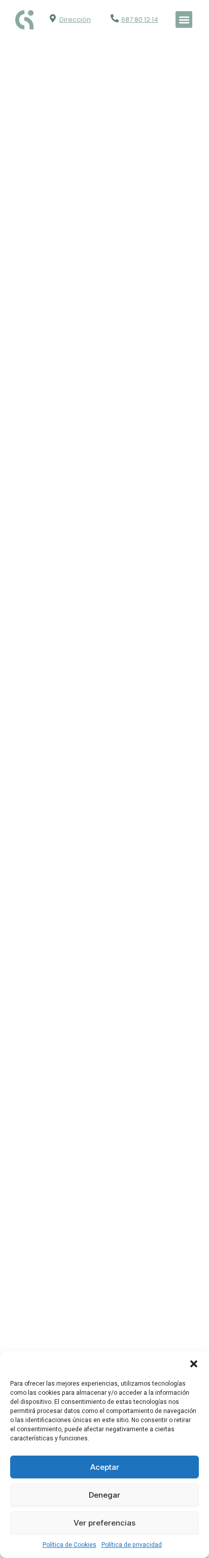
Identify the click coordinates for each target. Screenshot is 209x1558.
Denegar (104, 1495)
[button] (194, 1364)
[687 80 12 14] (115, 18)
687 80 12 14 (139, 19)
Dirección (75, 19)
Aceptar (104, 1467)
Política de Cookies (69, 1544)
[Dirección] (53, 18)
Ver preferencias (104, 1523)
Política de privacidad (131, 1544)
